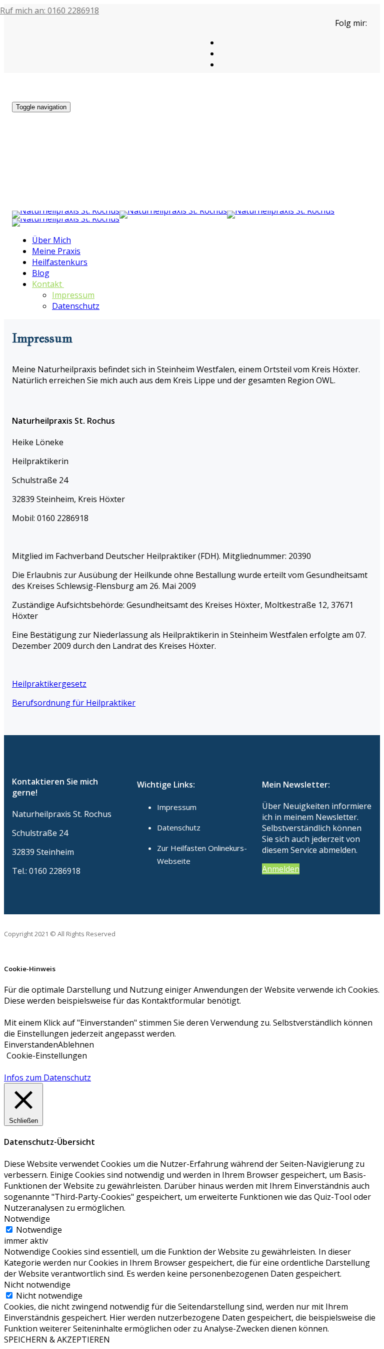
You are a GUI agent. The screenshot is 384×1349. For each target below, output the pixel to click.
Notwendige (39, 1229)
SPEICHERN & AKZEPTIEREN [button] (57, 1339)
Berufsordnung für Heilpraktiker (74, 702)
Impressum (73, 294)
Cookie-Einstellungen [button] (46, 1055)
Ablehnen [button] (76, 1044)
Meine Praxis (56, 251)
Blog (41, 273)
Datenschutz (76, 305)
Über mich (51, 240)
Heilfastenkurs (60, 262)
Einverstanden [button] (31, 1044)
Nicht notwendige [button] (37, 1284)
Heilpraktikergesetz (49, 683)
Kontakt (47, 283)
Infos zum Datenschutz (47, 1077)
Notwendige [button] (27, 1218)
